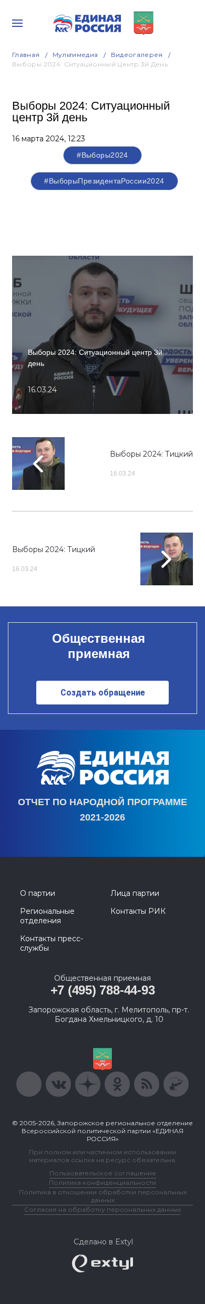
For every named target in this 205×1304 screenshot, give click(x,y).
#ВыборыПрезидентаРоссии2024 (104, 181)
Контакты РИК (138, 911)
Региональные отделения (47, 915)
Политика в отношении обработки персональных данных (103, 1196)
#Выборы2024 (102, 155)
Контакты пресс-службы (51, 943)
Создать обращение (102, 693)
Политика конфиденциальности (102, 1182)
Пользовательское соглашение (102, 1173)
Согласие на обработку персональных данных (102, 1209)
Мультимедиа (75, 55)
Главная (26, 55)
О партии (37, 893)
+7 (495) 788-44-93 (102, 990)
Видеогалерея (137, 55)
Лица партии (134, 893)
